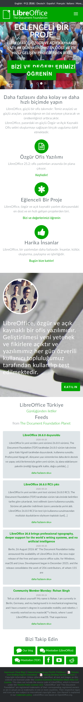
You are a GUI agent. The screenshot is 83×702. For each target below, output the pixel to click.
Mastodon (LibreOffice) (59, 650)
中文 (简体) (29, 3)
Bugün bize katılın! (41, 260)
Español (51, 3)
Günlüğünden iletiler (41, 411)
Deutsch (40, 3)
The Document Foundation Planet (45, 423)
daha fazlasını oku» (41, 473)
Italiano (70, 3)
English (18, 3)
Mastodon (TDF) (30, 660)
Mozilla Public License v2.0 (30, 685)
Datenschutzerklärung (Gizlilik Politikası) (46, 672)
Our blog (27, 650)
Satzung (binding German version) (59, 675)
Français (61, 3)
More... (79, 3)
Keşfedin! (41, 175)
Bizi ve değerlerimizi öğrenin (43, 70)
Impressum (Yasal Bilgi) (15, 672)
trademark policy (24, 695)
